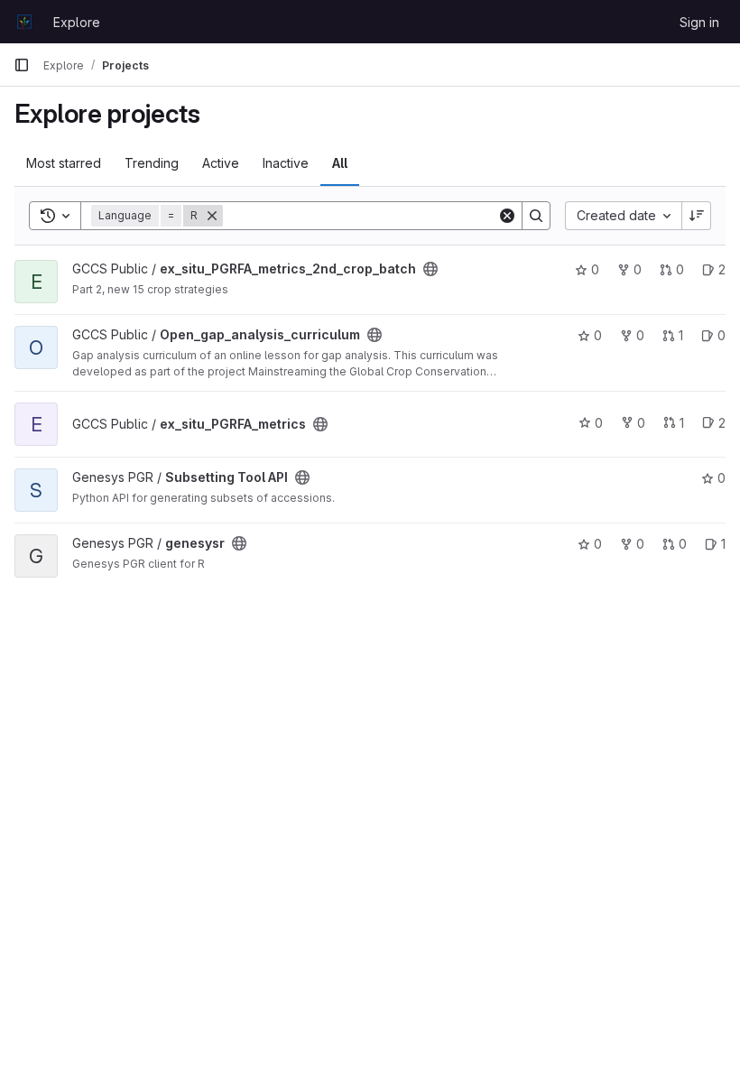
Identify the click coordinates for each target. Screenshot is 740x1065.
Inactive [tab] (286, 163)
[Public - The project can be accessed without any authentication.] (430, 269)
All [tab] (339, 163)
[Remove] (212, 216)
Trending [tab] (152, 163)
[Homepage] (24, 21)
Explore (76, 22)
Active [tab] (220, 163)
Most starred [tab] (63, 163)
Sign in (699, 22)
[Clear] (507, 216)
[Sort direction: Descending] (696, 215)
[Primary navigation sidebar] (21, 65)
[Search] (536, 215)
